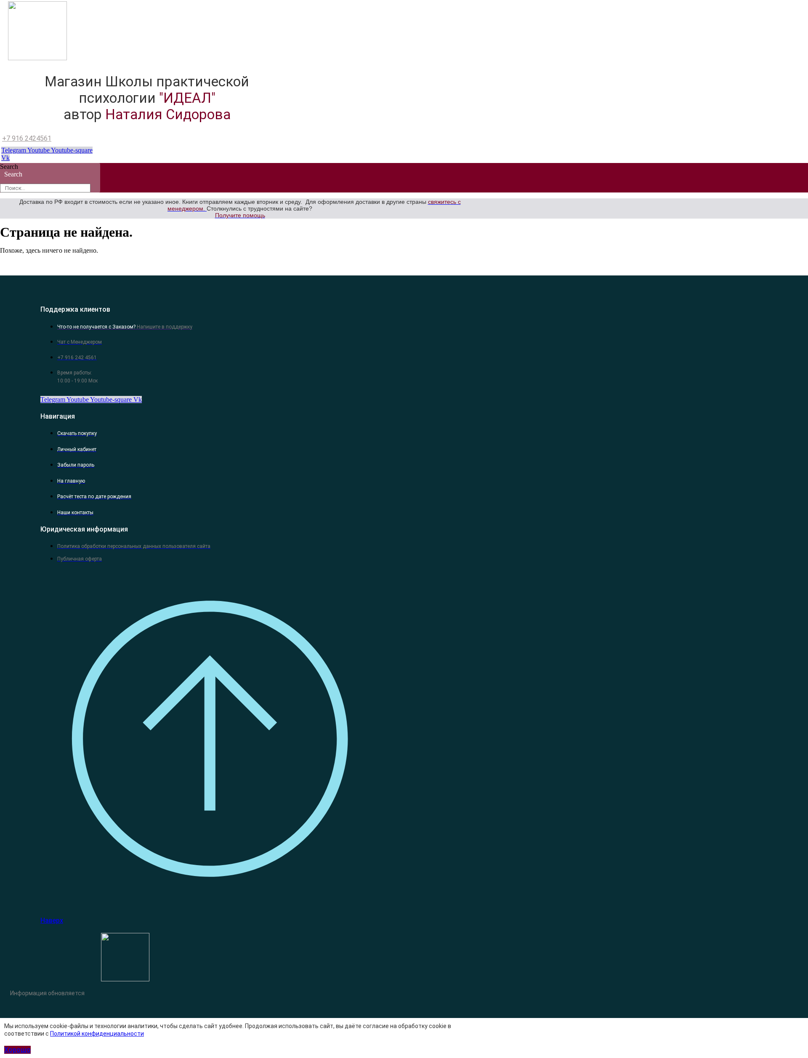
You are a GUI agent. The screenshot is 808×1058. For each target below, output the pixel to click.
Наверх (51, 920)
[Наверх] (208, 903)
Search (9, 166)
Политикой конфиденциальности (97, 1033)
